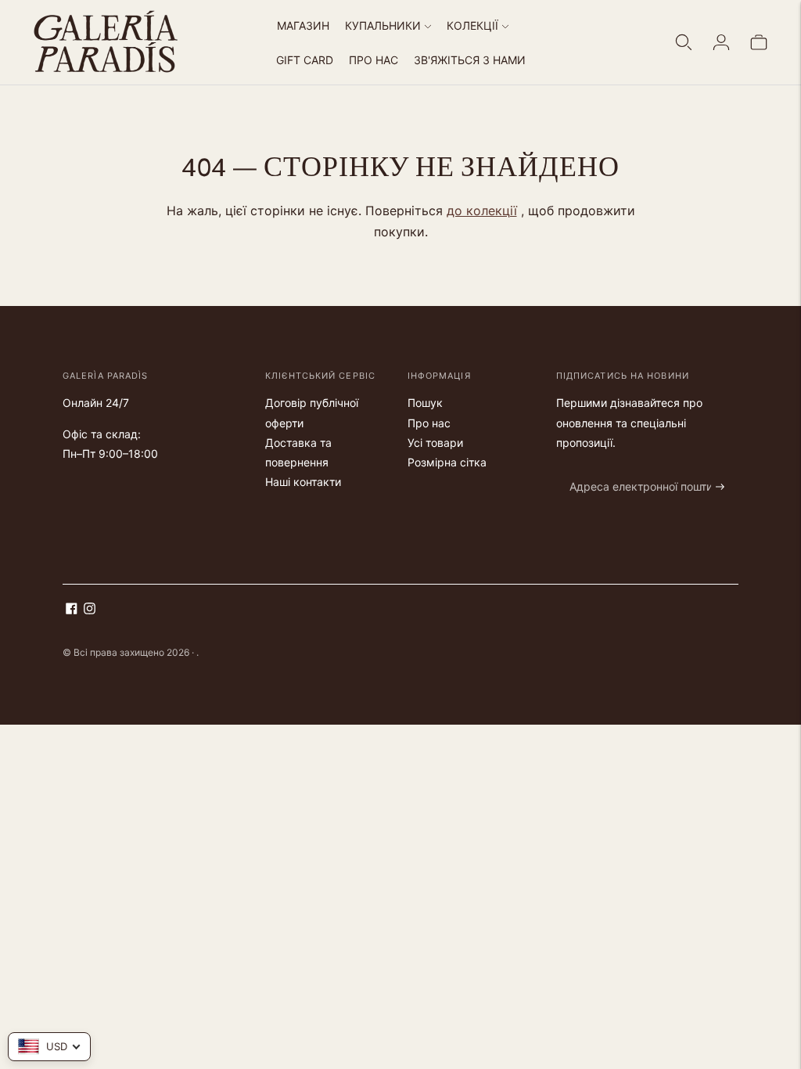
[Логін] (721, 42)
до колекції (482, 210)
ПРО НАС (373, 60)
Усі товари (435, 442)
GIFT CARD (304, 60)
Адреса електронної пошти (633, 468)
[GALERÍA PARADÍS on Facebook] (71, 610)
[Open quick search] (684, 42)
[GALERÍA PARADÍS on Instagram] (89, 610)
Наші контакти (303, 481)
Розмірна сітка (447, 462)
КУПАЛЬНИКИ (383, 25)
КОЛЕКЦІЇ (472, 25)
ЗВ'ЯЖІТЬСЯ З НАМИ (470, 60)
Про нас (429, 423)
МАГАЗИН (303, 25)
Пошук (425, 402)
